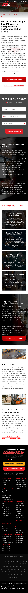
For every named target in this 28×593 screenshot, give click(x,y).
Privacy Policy (20, 517)
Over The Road (6, 495)
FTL (3, 503)
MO (24, 566)
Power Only (5, 515)
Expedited (5, 492)
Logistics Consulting (22, 486)
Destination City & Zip (11, 116)
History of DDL (20, 513)
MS (20, 566)
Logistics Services (6, 15)
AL (1, 561)
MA (11, 566)
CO (17, 561)
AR (11, 561)
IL (11, 564)
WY (10, 577)
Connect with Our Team (14, 338)
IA (17, 564)
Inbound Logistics (21, 480)
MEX (17, 577)
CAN (13, 577)
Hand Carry (5, 509)
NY (21, 569)
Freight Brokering (7, 488)
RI (18, 572)
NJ (15, 569)
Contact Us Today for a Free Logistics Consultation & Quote (12, 437)
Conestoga (5, 530)
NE (5, 569)
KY (23, 564)
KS (20, 564)
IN (14, 564)
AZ (8, 561)
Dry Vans (17, 528)
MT (2, 569)
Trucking (4, 490)
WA (18, 574)
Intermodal (5, 494)
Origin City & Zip (9, 109)
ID (9, 564)
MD (7, 566)
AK (5, 561)
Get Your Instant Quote (14, 79)
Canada (4, 484)
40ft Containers (19, 538)
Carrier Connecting (7, 499)
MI (14, 566)
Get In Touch (19, 503)
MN (17, 566)
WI (24, 574)
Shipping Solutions (8, 501)
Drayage (18, 488)
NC (25, 569)
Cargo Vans (18, 530)
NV (8, 569)
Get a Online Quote (14, 468)
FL (26, 561)
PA (15, 572)
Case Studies (19, 509)
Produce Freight (7, 513)
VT (11, 574)
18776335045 (23, 1)
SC (21, 572)
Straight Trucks (6, 536)
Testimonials (19, 515)
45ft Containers (19, 540)
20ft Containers (19, 536)
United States (6, 480)
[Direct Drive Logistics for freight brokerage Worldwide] (14, 451)
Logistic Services (21, 478)
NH (12, 569)
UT (8, 574)
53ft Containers (19, 542)
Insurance (19, 507)
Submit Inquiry (14, 131)
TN (3, 574)
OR (12, 572)
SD (24, 572)
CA (14, 561)
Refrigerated (6, 507)
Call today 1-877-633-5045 (14, 86)
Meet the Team (20, 505)
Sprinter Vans (19, 532)
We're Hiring (14, 464)
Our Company (20, 501)
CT (20, 561)
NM (18, 569)
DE (23, 561)
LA (26, 564)
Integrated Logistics (22, 484)
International (6, 497)
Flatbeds (4, 527)
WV (21, 574)
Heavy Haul (5, 511)
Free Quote (19, 520)
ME (4, 566)
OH (6, 572)
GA (3, 564)
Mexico (4, 482)
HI (6, 564)
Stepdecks (5, 528)
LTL (3, 505)
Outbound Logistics (21, 482)
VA (14, 574)
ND (3, 572)
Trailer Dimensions (7, 542)
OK (9, 572)
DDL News (19, 511)
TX (5, 574)
